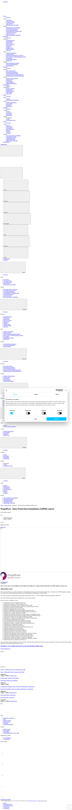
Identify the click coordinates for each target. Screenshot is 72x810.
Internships (8, 105)
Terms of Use (6, 807)
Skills (4, 95)
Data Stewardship (10, 49)
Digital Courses (6, 729)
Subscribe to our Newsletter (12, 25)
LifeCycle (8, 50)
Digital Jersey (14, 675)
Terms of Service (41, 800)
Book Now (3, 527)
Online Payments (10, 54)
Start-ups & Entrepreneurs (12, 78)
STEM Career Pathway (11, 53)
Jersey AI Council (10, 34)
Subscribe (5, 1)
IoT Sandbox (9, 58)
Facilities (5, 107)
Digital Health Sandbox (11, 59)
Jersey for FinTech (10, 44)
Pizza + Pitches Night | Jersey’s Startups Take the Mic (12, 672)
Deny (36, 418)
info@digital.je (8, 737)
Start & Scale (9, 45)
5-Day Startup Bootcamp (11, 30)
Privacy (5, 803)
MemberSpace (9, 89)
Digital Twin (9, 60)
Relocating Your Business (12, 72)
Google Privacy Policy (32, 800)
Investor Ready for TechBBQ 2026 (14, 31)
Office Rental (9, 92)
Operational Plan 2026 (11, 136)
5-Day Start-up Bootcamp (12, 64)
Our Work (5, 723)
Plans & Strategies (10, 129)
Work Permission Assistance (12, 100)
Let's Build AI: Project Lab (12, 28)
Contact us (8, 133)
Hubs (4, 719)
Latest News (9, 20)
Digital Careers (6, 722)
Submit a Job (9, 106)
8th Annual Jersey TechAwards (13, 27)
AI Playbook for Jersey (11, 32)
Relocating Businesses (8, 724)
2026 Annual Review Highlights (13, 35)
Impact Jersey (9, 42)
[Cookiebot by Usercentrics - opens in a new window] (57, 390)
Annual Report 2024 (10, 139)
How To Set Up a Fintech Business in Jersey (16, 56)
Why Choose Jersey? (11, 70)
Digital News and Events (8, 718)
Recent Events (7, 505)
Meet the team (9, 126)
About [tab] (57, 394)
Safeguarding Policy (7, 804)
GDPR (6, 648)
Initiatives (5, 36)
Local (9, 648)
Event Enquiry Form (10, 120)
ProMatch (8, 46)
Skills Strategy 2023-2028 (12, 140)
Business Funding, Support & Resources (15, 75)
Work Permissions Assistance (12, 63)
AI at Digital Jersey (10, 40)
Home (2, 505)
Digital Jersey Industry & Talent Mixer (9, 680)
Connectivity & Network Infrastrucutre (14, 74)
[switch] (28, 413)
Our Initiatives (9, 128)
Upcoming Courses (10, 22)
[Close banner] (66, 390)
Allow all (56, 418)
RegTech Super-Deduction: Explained (14, 55)
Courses (8, 98)
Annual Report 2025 (10, 138)
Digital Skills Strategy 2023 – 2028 (11, 733)
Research (8, 131)
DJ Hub (8, 111)
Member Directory (10, 91)
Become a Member (10, 88)
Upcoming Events (10, 21)
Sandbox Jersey (9, 48)
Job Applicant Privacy (8, 805)
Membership (6, 84)
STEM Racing (9, 41)
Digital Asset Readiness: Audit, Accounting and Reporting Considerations (17, 689)
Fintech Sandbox (10, 82)
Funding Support (10, 65)
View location (6, 739)
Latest (4, 16)
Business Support (7, 720)
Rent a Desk (9, 93)
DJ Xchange (9, 112)
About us (8, 125)
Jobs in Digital (9, 23)
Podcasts (8, 130)
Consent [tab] (15, 394)
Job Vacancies (6, 730)
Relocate (5, 67)
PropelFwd (5, 582)
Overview (8, 17)
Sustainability (6, 808)
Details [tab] (36, 394)
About (4, 121)
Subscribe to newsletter (6, 799)
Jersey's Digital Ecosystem (12, 73)
